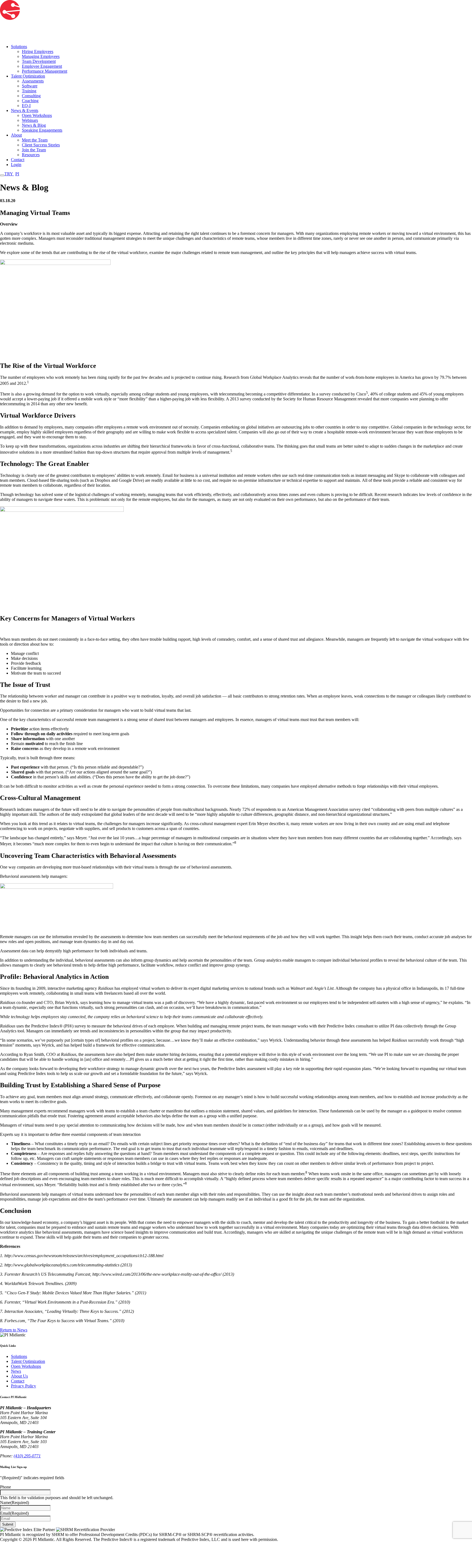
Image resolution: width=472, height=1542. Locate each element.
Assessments (33, 81)
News (16, 1371)
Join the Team (34, 149)
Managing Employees (41, 56)
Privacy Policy (23, 1386)
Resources (31, 154)
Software (29, 86)
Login (16, 164)
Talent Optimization (28, 76)
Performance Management (44, 71)
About (16, 135)
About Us (19, 1376)
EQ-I (26, 105)
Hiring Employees (37, 51)
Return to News (13, 1330)
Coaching (30, 100)
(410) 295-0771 (27, 1456)
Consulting (31, 95)
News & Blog (34, 125)
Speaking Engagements (42, 130)
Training (29, 90)
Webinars (30, 120)
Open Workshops (37, 115)
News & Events (24, 110)
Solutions (19, 46)
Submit (7, 1524)
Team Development (39, 61)
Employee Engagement (42, 66)
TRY (11, 174)
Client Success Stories (41, 145)
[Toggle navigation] (2, 175)
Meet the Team (35, 140)
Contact (17, 159)
